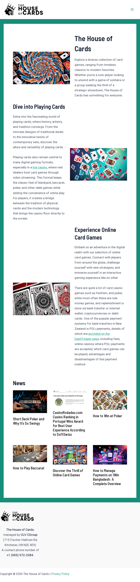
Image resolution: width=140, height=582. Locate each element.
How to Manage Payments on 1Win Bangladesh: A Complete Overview (107, 477)
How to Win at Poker (107, 416)
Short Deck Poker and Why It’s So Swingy (28, 421)
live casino (40, 167)
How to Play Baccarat (28, 468)
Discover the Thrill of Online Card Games (68, 472)
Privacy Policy (60, 574)
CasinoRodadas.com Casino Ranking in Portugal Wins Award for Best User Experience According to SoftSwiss (69, 423)
